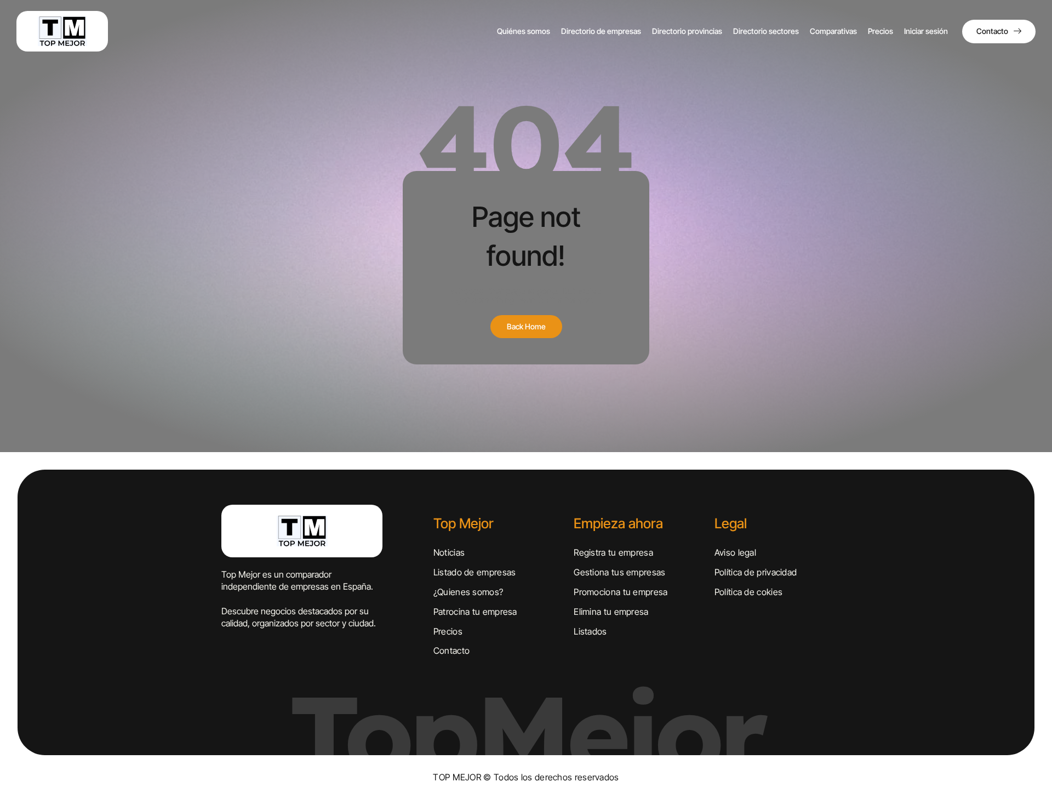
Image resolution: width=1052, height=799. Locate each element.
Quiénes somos (523, 31)
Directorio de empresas (601, 31)
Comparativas (833, 31)
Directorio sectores (766, 31)
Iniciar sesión (926, 31)
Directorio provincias (687, 31)
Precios (880, 31)
